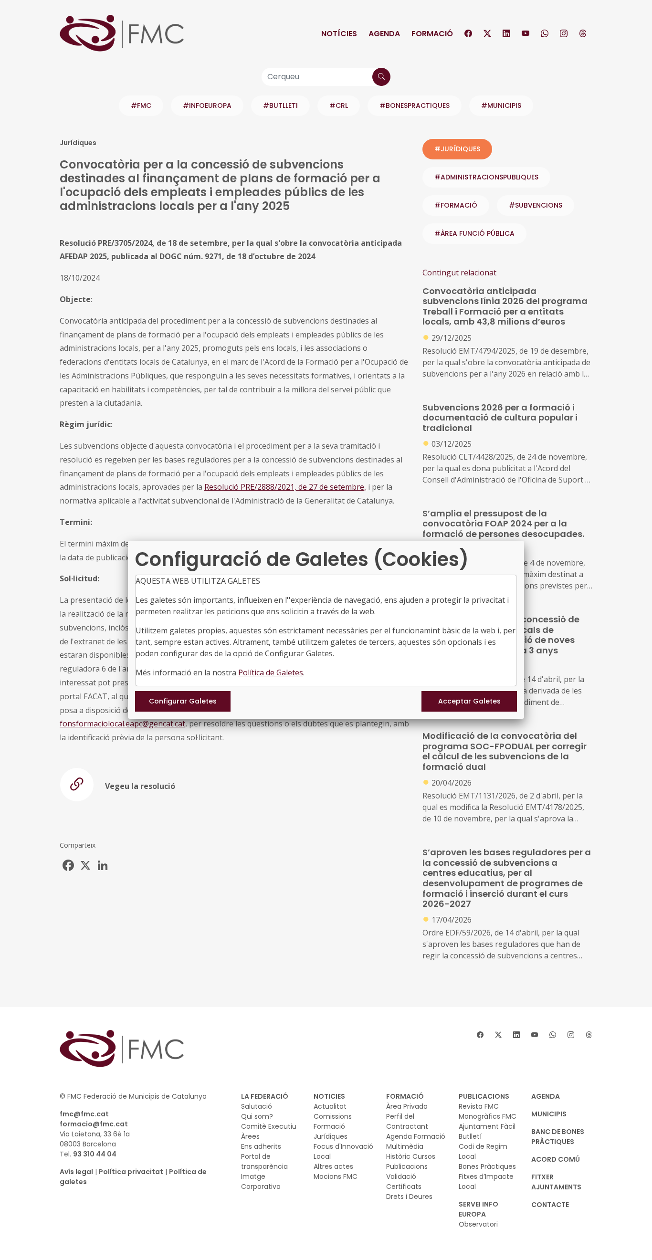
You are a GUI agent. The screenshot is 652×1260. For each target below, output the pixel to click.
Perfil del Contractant (407, 1121)
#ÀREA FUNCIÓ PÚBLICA (474, 233)
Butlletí (470, 1136)
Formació (432, 33)
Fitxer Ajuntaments (556, 1182)
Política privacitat (131, 1171)
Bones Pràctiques (487, 1166)
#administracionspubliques (486, 177)
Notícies (339, 33)
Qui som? (257, 1116)
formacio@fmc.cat (94, 1124)
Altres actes (333, 1166)
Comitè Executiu (268, 1126)
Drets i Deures (409, 1196)
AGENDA (545, 1096)
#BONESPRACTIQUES (414, 105)
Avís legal (76, 1171)
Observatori (478, 1224)
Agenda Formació (415, 1136)
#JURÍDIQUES (457, 149)
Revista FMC (479, 1106)
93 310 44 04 (94, 1154)
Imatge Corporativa (261, 1181)
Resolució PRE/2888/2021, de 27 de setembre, (285, 487)
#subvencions (535, 205)
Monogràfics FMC (487, 1116)
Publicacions (407, 1166)
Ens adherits (261, 1146)
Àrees (250, 1136)
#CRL (338, 105)
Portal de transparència (264, 1161)
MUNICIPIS (549, 1114)
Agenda (384, 33)
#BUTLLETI (280, 105)
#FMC (141, 105)
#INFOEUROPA (207, 105)
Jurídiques (330, 1136)
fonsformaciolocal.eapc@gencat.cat (122, 723)
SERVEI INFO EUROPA (478, 1209)
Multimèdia (404, 1146)
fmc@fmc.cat (84, 1114)
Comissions (333, 1116)
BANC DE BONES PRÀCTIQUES (557, 1136)
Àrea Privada (407, 1106)
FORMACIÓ (405, 1096)
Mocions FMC (336, 1176)
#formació (455, 205)
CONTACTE (550, 1204)
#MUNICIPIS (501, 105)
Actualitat (330, 1106)
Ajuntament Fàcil (487, 1126)
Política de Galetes (270, 672)
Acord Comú (555, 1159)
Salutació (256, 1106)
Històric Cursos (410, 1156)
